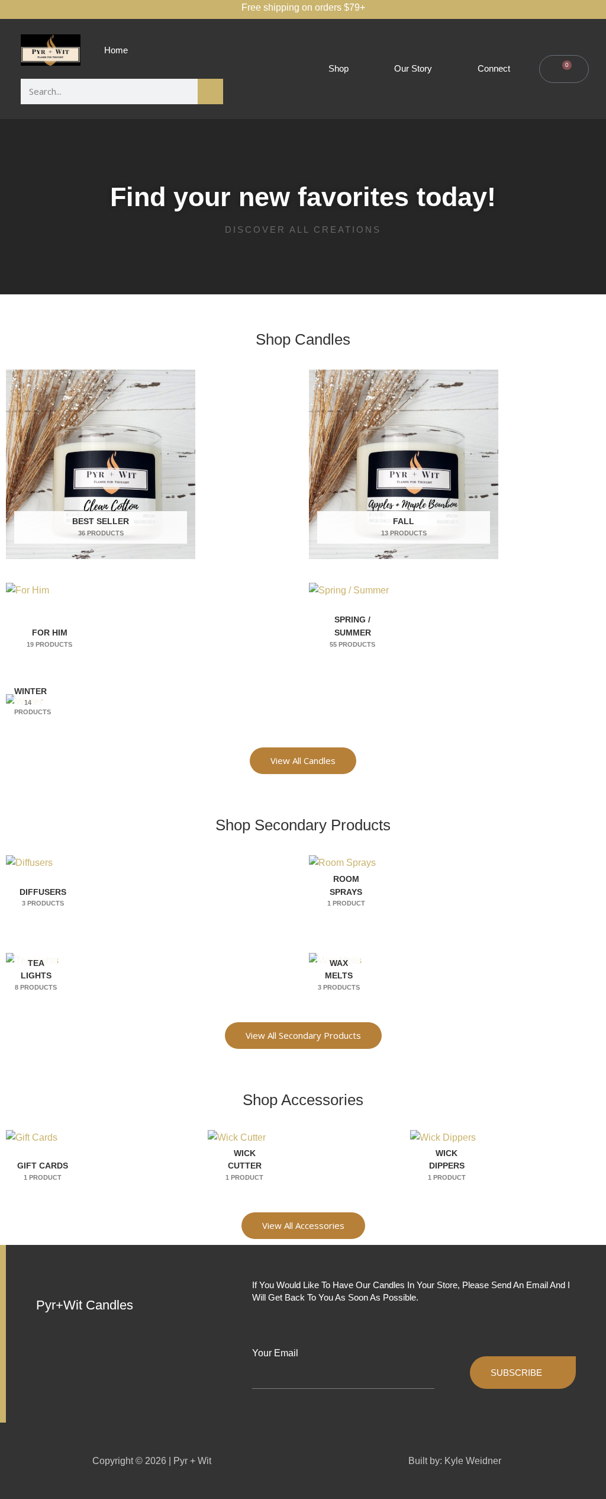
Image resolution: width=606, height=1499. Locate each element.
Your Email (275, 1353)
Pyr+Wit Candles (84, 1305)
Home (116, 50)
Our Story (413, 68)
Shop (338, 68)
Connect (494, 68)
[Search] (210, 91)
